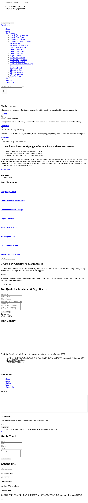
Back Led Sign (15, 43)
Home (8, 29)
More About (5, 169)
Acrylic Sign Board (17, 37)
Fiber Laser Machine (17, 58)
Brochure (9, 80)
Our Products (10, 33)
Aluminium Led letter (18, 39)
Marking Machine (16, 74)
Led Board (14, 66)
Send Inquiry (6, 312)
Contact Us (10, 82)
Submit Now (6, 459)
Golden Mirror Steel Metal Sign (21, 64)
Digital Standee (15, 56)
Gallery (8, 383)
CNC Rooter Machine (18, 47)
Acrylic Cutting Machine (19, 35)
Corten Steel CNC (16, 49)
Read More (5, 114)
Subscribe (5, 427)
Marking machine (16, 72)
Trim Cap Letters (16, 76)
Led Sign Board (16, 68)
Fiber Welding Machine (18, 60)
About (8, 31)
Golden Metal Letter (17, 62)
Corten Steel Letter (17, 51)
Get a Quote (5, 25)
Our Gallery (10, 78)
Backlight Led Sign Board (19, 45)
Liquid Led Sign (16, 70)
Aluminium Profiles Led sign (20, 41)
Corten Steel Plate (16, 53)
